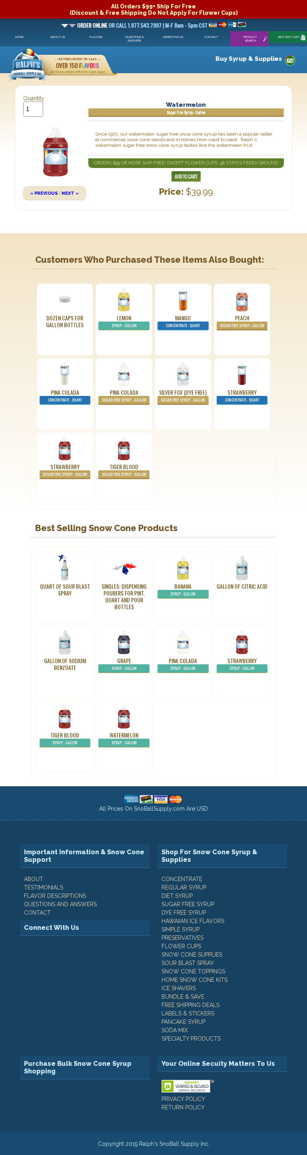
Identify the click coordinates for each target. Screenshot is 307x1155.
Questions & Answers (134, 38)
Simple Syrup (180, 929)
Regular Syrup (183, 887)
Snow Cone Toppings (193, 971)
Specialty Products (191, 1038)
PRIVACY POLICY (183, 1099)
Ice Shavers (178, 988)
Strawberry (242, 395)
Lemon (124, 321)
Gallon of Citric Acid (242, 586)
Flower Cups (181, 946)
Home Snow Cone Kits (194, 980)
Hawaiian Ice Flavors (192, 921)
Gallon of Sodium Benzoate (65, 663)
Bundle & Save (182, 996)
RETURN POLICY (183, 1107)
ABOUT (33, 879)
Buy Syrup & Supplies (248, 58)
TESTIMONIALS (43, 887)
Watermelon (124, 738)
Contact (211, 37)
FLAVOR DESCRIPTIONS (55, 896)
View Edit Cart (288, 37)
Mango (183, 321)
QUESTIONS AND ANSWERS (60, 904)
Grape (124, 663)
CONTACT (37, 912)
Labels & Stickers (187, 1013)
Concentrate (181, 879)
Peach (242, 321)
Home (19, 37)
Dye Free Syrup (183, 912)
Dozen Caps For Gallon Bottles (65, 321)
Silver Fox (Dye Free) (183, 395)
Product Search (250, 38)
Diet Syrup (177, 896)
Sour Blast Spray (187, 963)
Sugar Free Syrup (187, 904)
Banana (182, 589)
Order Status (173, 37)
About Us (57, 37)
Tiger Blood (124, 469)
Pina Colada (65, 395)
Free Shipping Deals (190, 1005)
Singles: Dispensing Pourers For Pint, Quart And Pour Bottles (124, 596)
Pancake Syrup (183, 1022)
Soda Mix (174, 1030)
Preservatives (182, 938)
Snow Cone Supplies (191, 954)
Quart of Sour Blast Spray (65, 589)
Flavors (96, 37)
